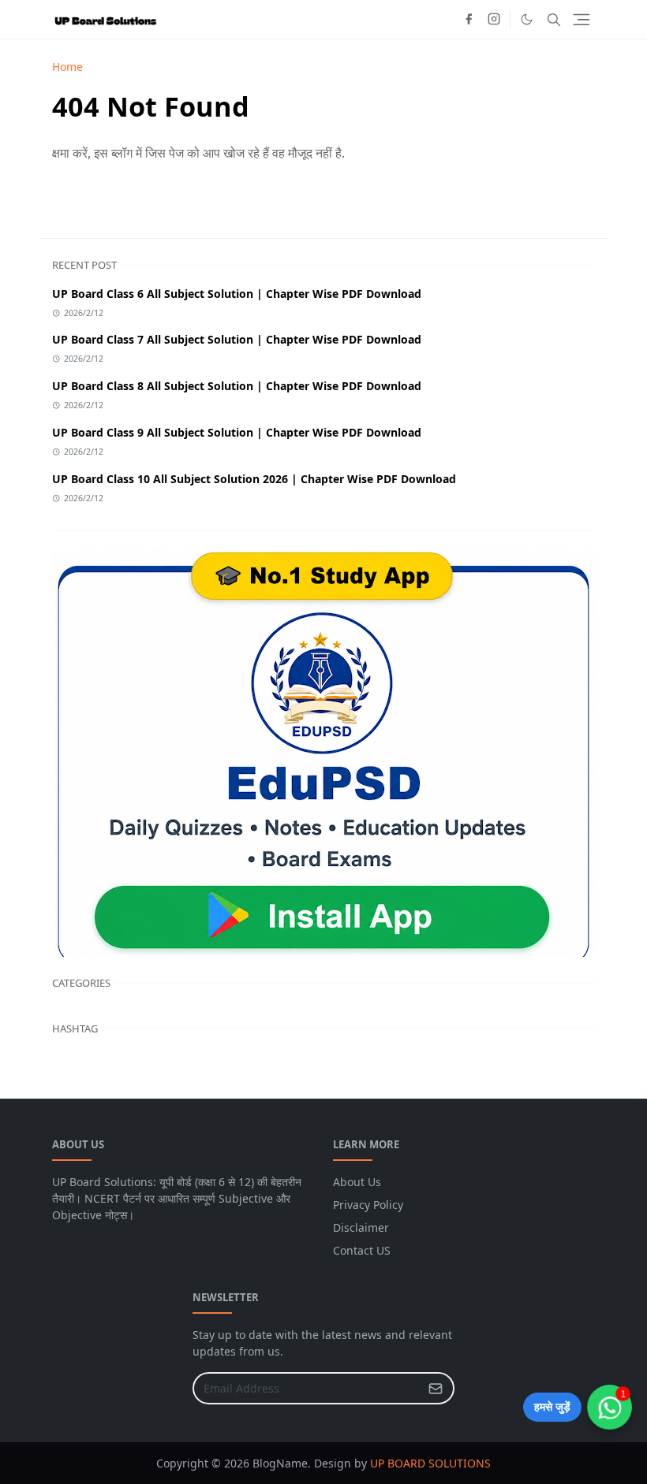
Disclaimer (361, 1227)
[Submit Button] (435, 1388)
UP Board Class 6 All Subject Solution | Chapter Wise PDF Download (236, 293)
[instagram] (494, 19)
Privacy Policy (368, 1204)
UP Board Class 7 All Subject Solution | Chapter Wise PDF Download (236, 339)
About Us (357, 1181)
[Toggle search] (554, 20)
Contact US (362, 1250)
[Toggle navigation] (581, 19)
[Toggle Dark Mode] (527, 19)
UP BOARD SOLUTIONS (430, 1463)
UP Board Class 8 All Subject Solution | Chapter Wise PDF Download (236, 385)
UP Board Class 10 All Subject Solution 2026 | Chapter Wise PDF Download (254, 478)
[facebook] (468, 19)
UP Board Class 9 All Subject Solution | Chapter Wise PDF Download (236, 432)
